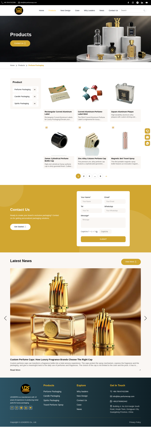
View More (130, 262)
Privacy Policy (135, 422)
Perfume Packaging (22, 89)
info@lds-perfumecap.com (28, 2)
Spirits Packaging (21, 103)
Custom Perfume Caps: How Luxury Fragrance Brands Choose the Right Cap (51, 359)
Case (77, 10)
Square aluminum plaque (122, 112)
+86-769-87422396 (9, 2)
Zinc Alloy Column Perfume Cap (92, 158)
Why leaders (89, 10)
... (95, 176)
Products (52, 10)
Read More (15, 370)
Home (41, 10)
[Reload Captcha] (96, 232)
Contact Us (113, 10)
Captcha (84, 232)
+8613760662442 (120, 401)
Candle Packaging (21, 96)
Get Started (19, 227)
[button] (97, 231)
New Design (65, 10)
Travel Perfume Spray (53, 405)
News (102, 10)
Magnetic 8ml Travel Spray (122, 158)
